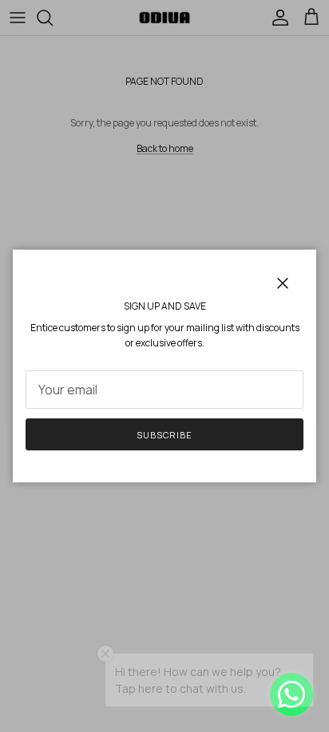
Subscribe (164, 435)
